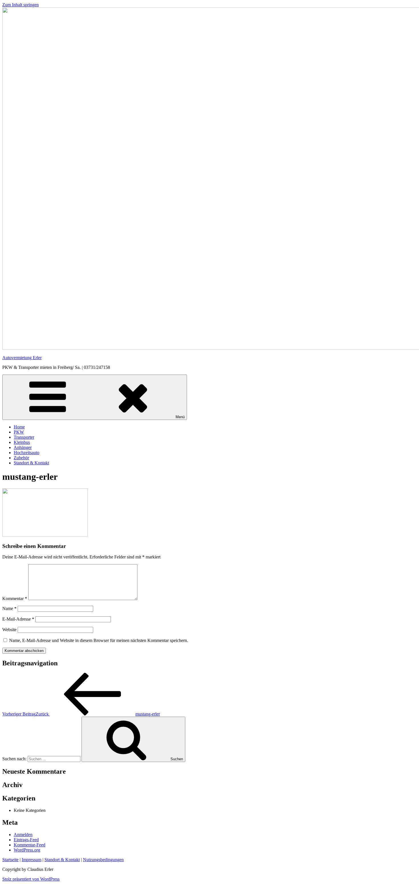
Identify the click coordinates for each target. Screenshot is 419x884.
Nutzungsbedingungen (103, 859)
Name (9, 608)
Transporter (24, 437)
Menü (180, 417)
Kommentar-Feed (29, 844)
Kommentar (14, 598)
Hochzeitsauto (26, 452)
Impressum (31, 859)
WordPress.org (27, 850)
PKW (19, 432)
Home (19, 426)
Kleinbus (22, 442)
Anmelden (23, 834)
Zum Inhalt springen (20, 4)
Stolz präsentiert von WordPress (31, 879)
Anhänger (23, 447)
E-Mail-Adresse (18, 619)
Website (9, 629)
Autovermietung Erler (22, 357)
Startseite (10, 859)
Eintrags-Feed (26, 839)
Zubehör (21, 457)
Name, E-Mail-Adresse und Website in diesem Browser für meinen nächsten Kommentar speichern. (98, 640)
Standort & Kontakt (31, 462)
